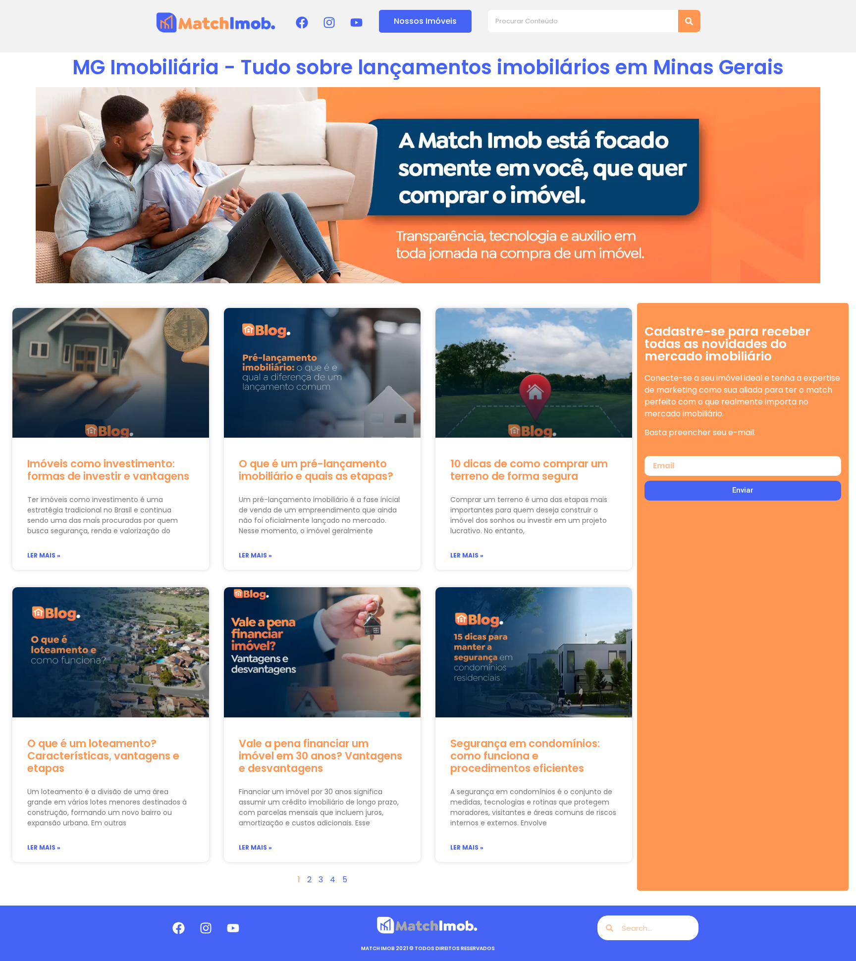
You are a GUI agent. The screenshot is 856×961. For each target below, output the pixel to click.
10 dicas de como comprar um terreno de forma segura (529, 469)
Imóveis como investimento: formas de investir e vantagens (108, 469)
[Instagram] (329, 22)
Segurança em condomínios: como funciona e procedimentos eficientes (525, 755)
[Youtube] (356, 22)
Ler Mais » (43, 555)
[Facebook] (302, 22)
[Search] (689, 21)
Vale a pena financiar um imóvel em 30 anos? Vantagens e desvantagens (320, 755)
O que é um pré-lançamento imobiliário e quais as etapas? (316, 469)
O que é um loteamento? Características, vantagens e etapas (103, 755)
